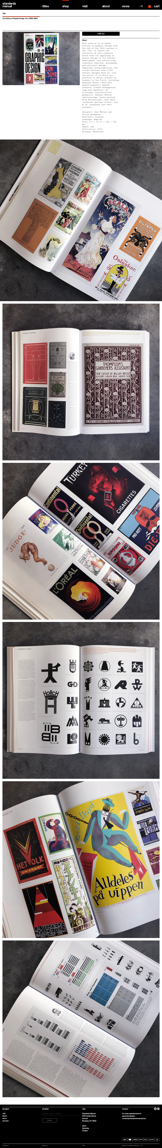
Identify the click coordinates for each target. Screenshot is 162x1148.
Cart (157, 6)
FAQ (83, 1145)
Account (5, 1121)
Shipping (5, 1145)
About (106, 6)
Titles (45, 6)
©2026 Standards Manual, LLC (132, 1145)
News (125, 6)
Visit (85, 6)
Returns (45, 1145)
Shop (65, 6)
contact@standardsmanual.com (134, 1118)
